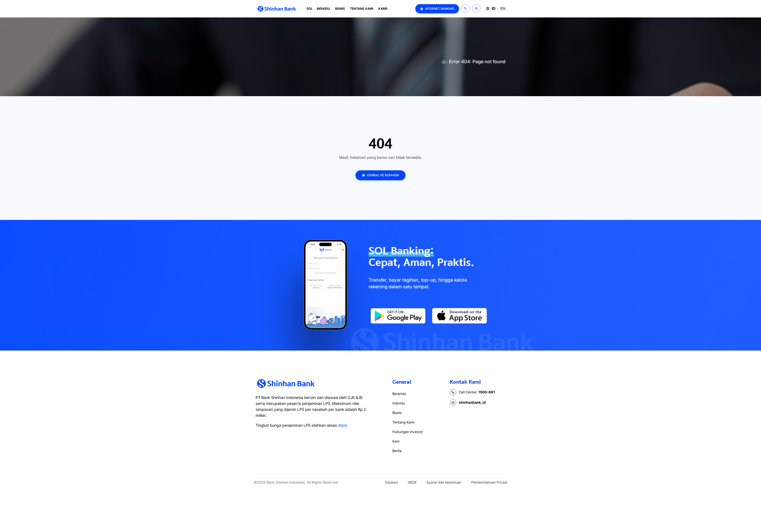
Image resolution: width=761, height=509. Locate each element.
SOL (310, 9)
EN (502, 8)
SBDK (412, 482)
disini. (343, 425)
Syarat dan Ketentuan (443, 482)
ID (493, 8)
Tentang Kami (361, 9)
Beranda (399, 394)
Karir (382, 9)
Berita (397, 451)
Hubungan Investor (407, 432)
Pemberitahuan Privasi (489, 482)
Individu (323, 9)
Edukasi (391, 482)
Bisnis (340, 9)
